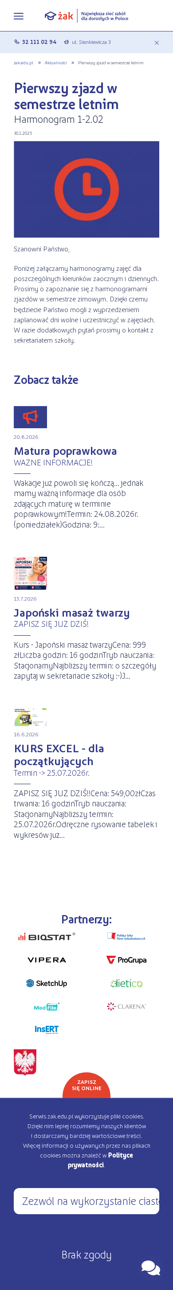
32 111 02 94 (39, 41)
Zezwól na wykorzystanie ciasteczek (90, 1200)
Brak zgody (86, 1254)
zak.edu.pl (23, 62)
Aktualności (56, 62)
